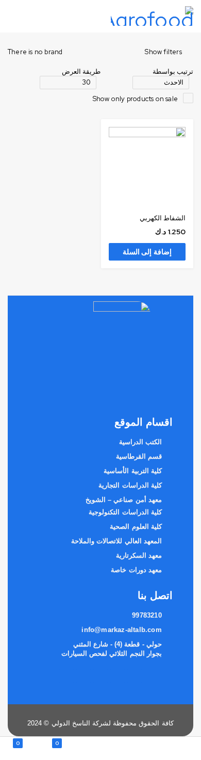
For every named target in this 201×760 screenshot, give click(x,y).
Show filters (163, 52)
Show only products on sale (135, 98)
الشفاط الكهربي (163, 218)
